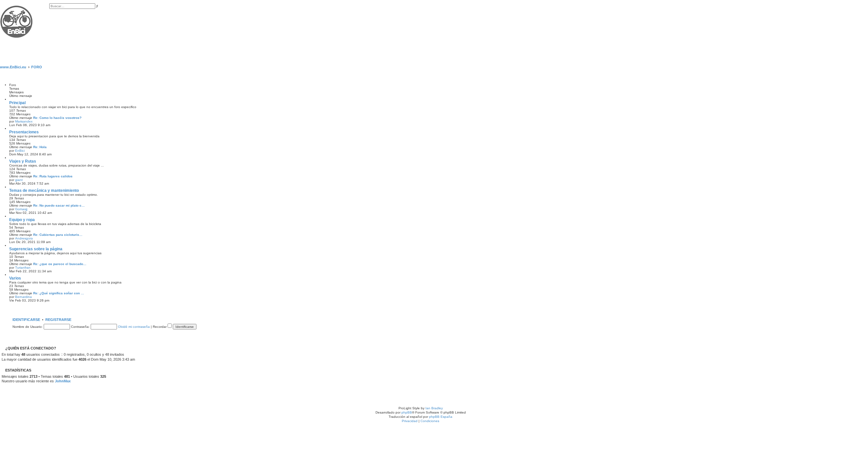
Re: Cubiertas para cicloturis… (57, 234)
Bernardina (23, 297)
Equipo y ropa (22, 219)
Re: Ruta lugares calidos (53, 176)
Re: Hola (40, 147)
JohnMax (63, 381)
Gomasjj (21, 209)
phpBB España (440, 416)
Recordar (160, 326)
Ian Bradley (434, 408)
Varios (15, 278)
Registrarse (58, 320)
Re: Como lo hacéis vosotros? (57, 118)
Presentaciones (24, 132)
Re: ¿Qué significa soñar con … (58, 293)
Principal (17, 103)
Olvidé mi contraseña (134, 326)
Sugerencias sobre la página (35, 249)
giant (19, 180)
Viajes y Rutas (22, 161)
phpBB (406, 412)
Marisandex (24, 121)
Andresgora (24, 238)
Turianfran (23, 267)
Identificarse (26, 320)
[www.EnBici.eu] (24, 29)
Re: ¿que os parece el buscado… (59, 264)
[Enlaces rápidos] (839, 67)
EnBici (20, 150)
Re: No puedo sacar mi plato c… (59, 205)
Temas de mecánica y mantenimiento (44, 190)
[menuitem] (50, 13)
